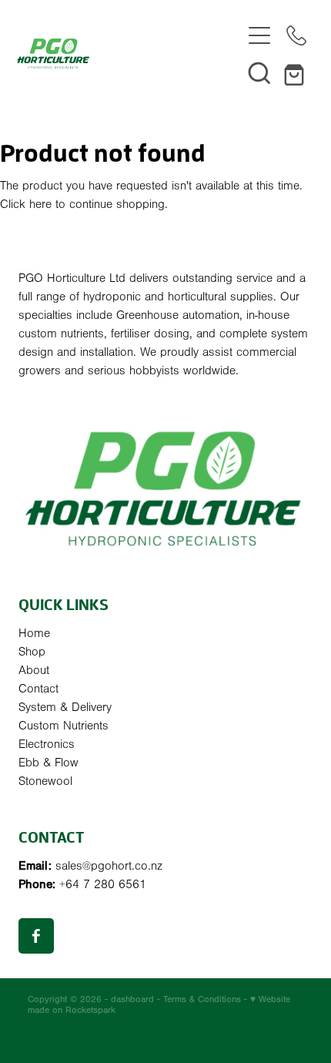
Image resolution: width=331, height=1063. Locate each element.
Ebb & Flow (48, 763)
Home (34, 633)
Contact (38, 689)
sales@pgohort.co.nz (108, 866)
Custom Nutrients (63, 726)
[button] (259, 72)
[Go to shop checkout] (296, 72)
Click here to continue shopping (82, 204)
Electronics (46, 744)
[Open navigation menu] (259, 35)
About (33, 670)
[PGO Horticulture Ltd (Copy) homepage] (129, 54)
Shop (31, 652)
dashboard (132, 999)
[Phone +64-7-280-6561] (296, 35)
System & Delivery (65, 707)
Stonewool (45, 781)
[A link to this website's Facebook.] (36, 936)
